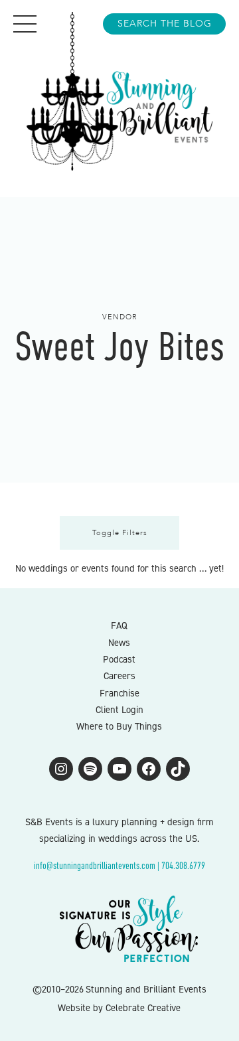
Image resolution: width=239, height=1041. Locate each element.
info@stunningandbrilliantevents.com (94, 865)
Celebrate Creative (143, 1007)
